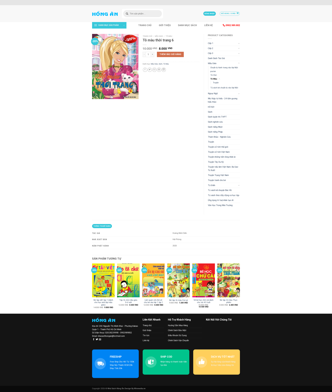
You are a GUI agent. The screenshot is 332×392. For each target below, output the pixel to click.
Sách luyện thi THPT (217, 117)
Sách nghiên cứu (215, 122)
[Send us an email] (100, 339)
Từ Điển (211, 185)
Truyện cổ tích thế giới (218, 147)
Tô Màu (169, 36)
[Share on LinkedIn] (164, 70)
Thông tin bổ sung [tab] (102, 226)
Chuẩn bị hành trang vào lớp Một (224, 68)
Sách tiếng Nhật (215, 127)
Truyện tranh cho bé (217, 180)
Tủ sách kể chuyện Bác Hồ (220, 190)
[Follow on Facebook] (94, 339)
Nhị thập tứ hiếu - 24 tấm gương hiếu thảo (222, 100)
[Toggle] (239, 43)
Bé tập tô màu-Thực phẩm (228, 301)
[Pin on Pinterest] (159, 70)
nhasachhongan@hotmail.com (111, 336)
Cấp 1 (210, 43)
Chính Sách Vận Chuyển (178, 340)
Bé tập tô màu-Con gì (178, 300)
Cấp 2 (210, 48)
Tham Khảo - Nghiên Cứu (219, 137)
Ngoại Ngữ (213, 93)
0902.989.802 (232, 25)
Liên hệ (208, 25)
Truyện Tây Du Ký (216, 162)
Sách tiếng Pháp (215, 132)
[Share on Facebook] (145, 70)
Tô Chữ (213, 75)
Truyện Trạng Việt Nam (218, 175)
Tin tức (146, 335)
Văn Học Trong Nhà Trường (220, 205)
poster (213, 71)
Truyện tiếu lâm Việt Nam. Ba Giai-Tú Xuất (223, 168)
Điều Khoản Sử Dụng (177, 335)
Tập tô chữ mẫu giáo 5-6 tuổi (128, 301)
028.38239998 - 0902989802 (118, 332)
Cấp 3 (210, 53)
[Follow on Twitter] (97, 339)
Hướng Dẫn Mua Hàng (178, 325)
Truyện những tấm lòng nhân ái (222, 157)
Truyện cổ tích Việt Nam (219, 152)
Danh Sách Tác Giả (216, 58)
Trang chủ (144, 25)
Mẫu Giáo (159, 36)
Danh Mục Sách (187, 25)
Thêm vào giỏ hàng (170, 54)
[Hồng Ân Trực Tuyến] (105, 13)
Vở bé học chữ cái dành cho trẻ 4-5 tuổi (203, 301)
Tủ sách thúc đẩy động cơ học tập (223, 195)
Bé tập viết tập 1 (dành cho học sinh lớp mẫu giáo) (103, 302)
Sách (160, 64)
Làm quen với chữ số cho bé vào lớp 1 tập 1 (153, 301)
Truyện (216, 83)
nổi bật (211, 107)
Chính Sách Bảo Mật (177, 330)
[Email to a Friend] (154, 70)
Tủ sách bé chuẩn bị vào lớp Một (224, 88)
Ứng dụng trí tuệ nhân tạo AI (221, 200)
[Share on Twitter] (150, 70)
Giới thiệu (165, 25)
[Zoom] (95, 95)
